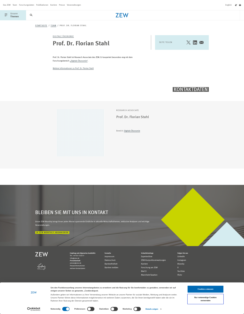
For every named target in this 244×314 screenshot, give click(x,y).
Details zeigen (152, 309)
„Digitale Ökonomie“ (79, 61)
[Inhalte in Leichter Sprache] (240, 5)
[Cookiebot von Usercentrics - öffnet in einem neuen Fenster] (34, 309)
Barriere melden (111, 268)
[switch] (90, 309)
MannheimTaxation (149, 275)
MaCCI (144, 271)
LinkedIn (181, 257)
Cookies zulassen (206, 289)
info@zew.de (74, 258)
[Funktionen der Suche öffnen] (31, 15)
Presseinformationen (77, 266)
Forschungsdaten (26, 5)
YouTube (181, 271)
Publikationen (42, 5)
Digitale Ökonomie (63, 36)
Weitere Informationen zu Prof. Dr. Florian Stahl (73, 68)
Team (15, 5)
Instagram (181, 260)
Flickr (179, 275)
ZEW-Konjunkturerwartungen (153, 260)
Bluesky (180, 264)
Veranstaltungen (74, 5)
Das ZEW (7, 5)
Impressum (109, 257)
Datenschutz (110, 260)
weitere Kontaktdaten (77, 268)
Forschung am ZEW (149, 268)
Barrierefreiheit (111, 264)
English (228, 5)
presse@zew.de (75, 263)
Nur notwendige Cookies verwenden (205, 299)
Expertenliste (146, 257)
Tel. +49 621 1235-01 (77, 255)
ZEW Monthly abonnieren (53, 233)
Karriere (53, 5)
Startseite (41, 26)
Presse (62, 5)
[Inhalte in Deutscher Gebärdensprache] (236, 5)
